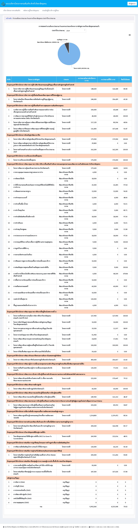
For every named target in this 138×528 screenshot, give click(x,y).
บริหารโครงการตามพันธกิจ (11, 10)
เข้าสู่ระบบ (132, 4)
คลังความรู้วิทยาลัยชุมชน (31, 10)
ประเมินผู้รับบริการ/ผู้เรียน (50, 10)
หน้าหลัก (9, 18)
